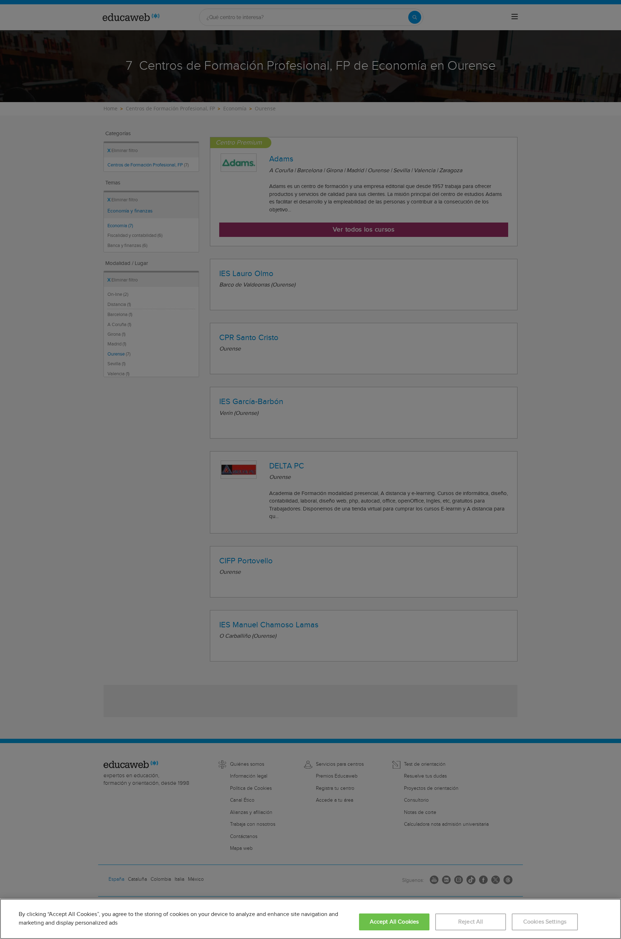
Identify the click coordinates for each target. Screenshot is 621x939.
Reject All (470, 922)
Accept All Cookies (394, 922)
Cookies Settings (545, 922)
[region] (310, 919)
